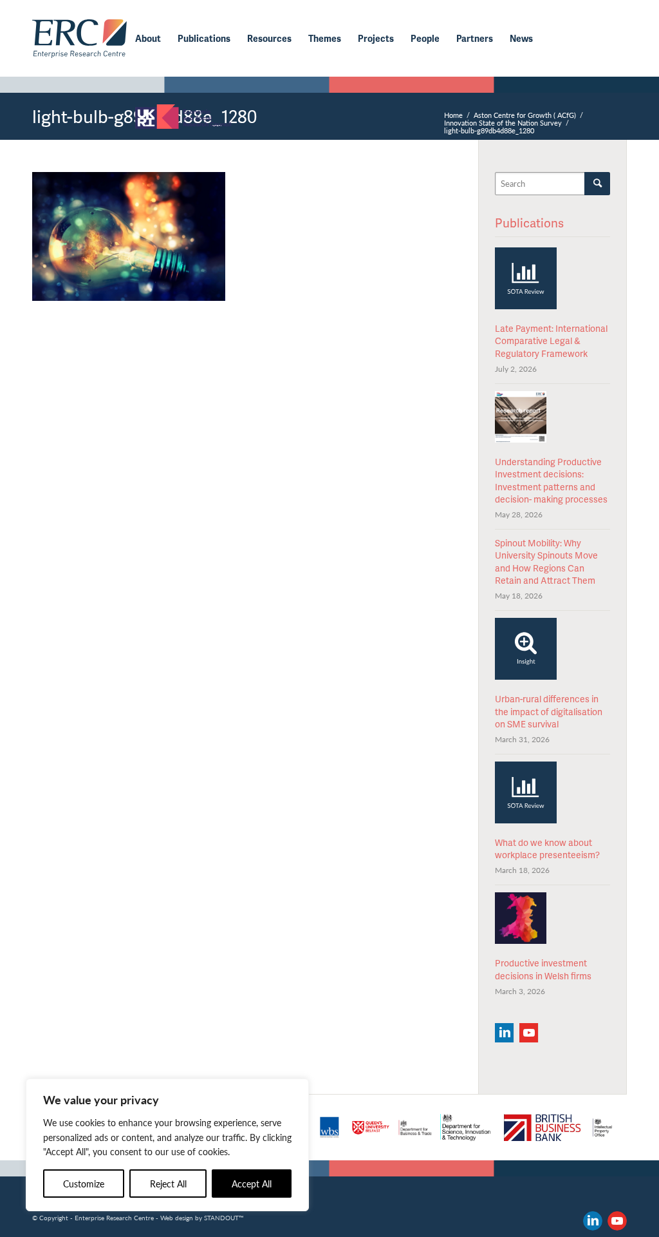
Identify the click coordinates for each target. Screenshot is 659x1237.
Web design (176, 1217)
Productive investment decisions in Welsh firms (543, 969)
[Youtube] (528, 1032)
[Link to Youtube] (617, 1221)
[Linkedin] (504, 1032)
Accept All (252, 1183)
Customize (83, 1183)
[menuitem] (148, 38)
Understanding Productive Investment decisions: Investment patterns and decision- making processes (551, 480)
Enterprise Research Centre (114, 1217)
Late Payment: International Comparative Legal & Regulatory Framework (551, 341)
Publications (529, 222)
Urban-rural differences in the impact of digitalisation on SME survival (548, 711)
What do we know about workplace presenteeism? (547, 848)
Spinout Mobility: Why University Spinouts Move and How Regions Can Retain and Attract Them (546, 562)
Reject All (168, 1183)
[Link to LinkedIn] (592, 1221)
